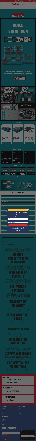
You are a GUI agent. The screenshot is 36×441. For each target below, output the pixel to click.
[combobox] (18, 222)
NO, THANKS (18, 230)
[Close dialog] (28, 209)
